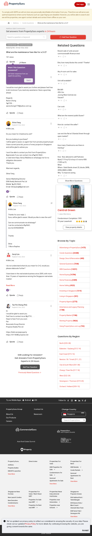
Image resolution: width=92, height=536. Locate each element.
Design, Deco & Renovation (72, 258)
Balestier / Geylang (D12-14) (70, 349)
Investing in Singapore (71, 291)
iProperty (26, 450)
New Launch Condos (15, 497)
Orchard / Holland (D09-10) (70, 386)
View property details (74, 227)
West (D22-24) (65, 376)
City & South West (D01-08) (70, 365)
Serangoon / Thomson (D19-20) (72, 381)
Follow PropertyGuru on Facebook (67, 400)
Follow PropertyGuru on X (82, 400)
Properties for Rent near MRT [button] (35, 506)
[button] (14, 246)
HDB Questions (68, 269)
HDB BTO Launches (14, 471)
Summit (26, 441)
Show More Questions (73, 181)
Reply (21, 113)
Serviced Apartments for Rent (75, 475)
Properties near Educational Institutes (56, 493)
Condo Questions (25, 45)
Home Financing (68, 280)
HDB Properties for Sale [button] (56, 468)
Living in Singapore (69, 296)
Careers (9, 421)
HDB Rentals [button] (74, 467)
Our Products (11, 418)
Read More (10, 285)
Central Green (12, 45)
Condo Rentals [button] (75, 470)
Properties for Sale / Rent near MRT (35, 493)
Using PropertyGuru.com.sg (72, 326)
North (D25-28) (65, 343)
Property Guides (13, 468)
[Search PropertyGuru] (84, 420)
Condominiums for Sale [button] (56, 474)
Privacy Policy (30, 524)
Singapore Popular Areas (76, 492)
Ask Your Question (30, 367)
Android (27, 400)
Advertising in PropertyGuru (73, 248)
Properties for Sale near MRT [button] (35, 501)
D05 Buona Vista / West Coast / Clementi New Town (76, 505)
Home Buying (68, 275)
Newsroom (38, 414)
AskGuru (11, 465)
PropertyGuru (13, 461)
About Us (9, 414)
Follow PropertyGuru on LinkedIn (79, 400)
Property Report (66, 440)
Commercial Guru (26, 429)
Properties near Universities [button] (55, 501)
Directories (33, 461)
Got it (28, 80)
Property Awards (66, 431)
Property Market (68, 315)
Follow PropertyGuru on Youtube (75, 400)
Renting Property (69, 321)
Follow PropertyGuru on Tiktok (85, 400)
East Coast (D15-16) (67, 354)
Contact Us (38, 409)
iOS (35, 400)
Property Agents (68, 302)
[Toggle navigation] (88, 4)
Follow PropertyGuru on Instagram (71, 400)
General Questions (69, 264)
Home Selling (67, 285)
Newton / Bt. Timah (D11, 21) (70, 359)
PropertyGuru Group (14, 409)
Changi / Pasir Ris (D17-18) (70, 370)
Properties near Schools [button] (55, 506)
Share (23, 63)
